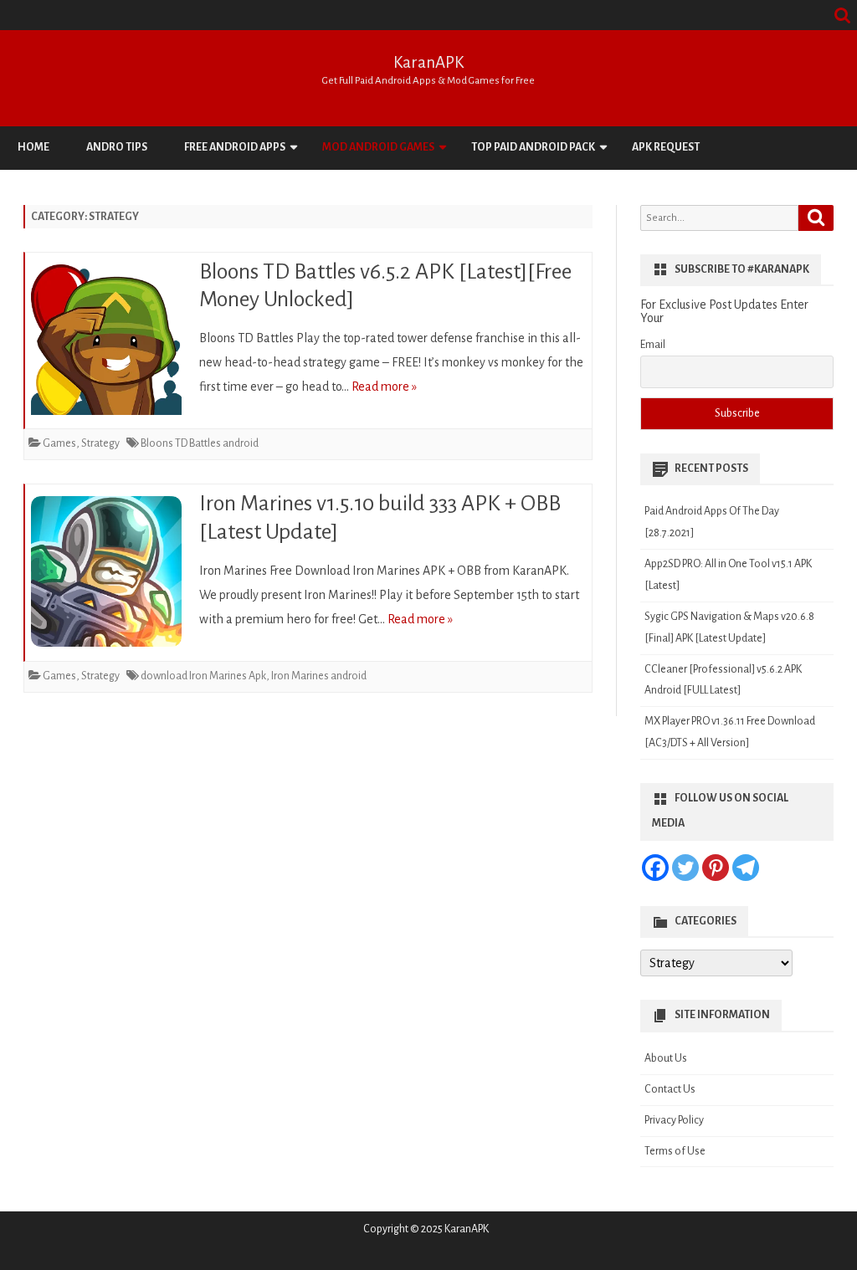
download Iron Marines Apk (203, 676)
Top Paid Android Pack (533, 147)
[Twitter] (685, 867)
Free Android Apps (234, 147)
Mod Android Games (378, 147)
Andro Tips (116, 147)
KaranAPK (428, 62)
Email (652, 345)
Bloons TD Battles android (200, 443)
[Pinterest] (715, 867)
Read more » (384, 386)
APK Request (666, 147)
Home (33, 147)
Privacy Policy (674, 1120)
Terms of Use (675, 1151)
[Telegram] (745, 867)
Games (59, 443)
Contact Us (669, 1089)
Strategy (100, 443)
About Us (665, 1058)
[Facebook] (655, 867)
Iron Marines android (319, 676)
